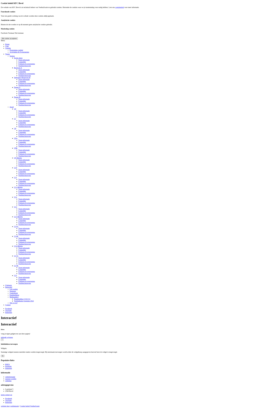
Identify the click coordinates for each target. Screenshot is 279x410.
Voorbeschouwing (24, 66)
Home (7, 44)
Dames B (17, 97)
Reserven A (18, 68)
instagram (8, 368)
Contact (8, 305)
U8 (15, 128)
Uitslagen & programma (26, 64)
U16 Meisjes (18, 246)
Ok (3, 356)
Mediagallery (14, 297)
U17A (16, 256)
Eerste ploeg (18, 58)
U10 (15, 168)
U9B (15, 148)
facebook (8, 366)
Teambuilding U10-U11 (22, 299)
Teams (7, 54)
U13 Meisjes (18, 217)
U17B (16, 266)
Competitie (22, 62)
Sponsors (13, 291)
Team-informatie (24, 60)
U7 (15, 119)
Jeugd (12, 107)
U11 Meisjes (18, 187)
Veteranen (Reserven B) (22, 77)
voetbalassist (14, 406)
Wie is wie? (14, 303)
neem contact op (6, 395)
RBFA (7, 364)
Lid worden (14, 289)
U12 (15, 197)
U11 (15, 177)
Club (7, 46)
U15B (16, 236)
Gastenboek (14, 293)
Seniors (12, 56)
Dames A (17, 87)
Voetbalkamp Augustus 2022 (24, 301)
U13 (15, 207)
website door (5, 406)
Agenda (8, 48)
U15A (16, 226)
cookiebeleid (119, 7)
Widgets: (4, 348)
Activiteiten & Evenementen (19, 52)
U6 (15, 109)
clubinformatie (10, 377)
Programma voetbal (16, 50)
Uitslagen (8, 285)
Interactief (8, 287)
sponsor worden (10, 379)
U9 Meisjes (18, 158)
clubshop (8, 381)
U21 (15, 275)
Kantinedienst (14, 295)
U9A (15, 138)
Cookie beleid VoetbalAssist (29, 406)
